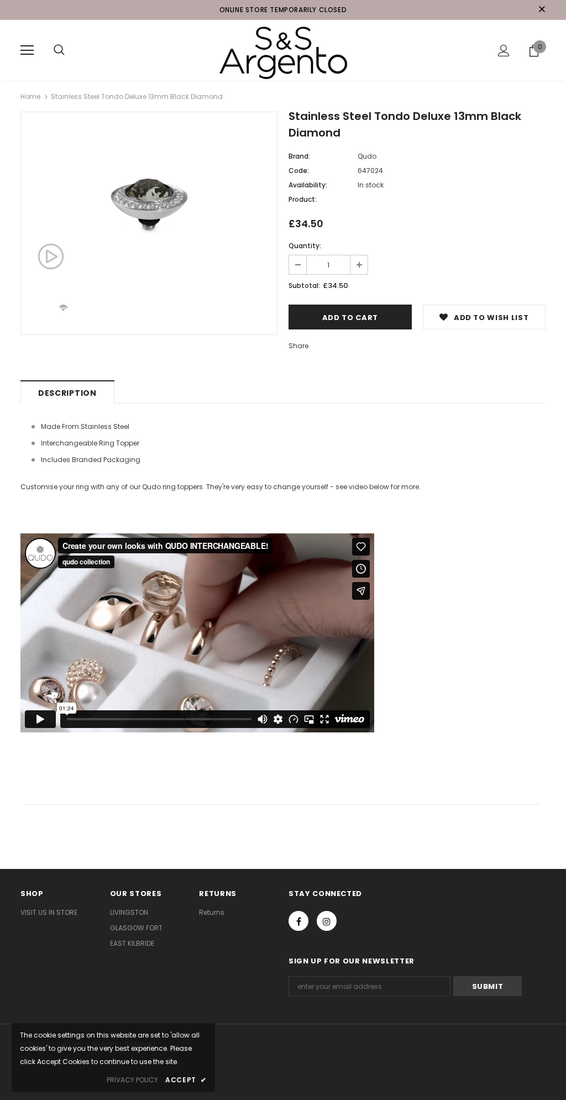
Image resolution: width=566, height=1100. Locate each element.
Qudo (367, 156)
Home (30, 96)
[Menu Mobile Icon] (27, 50)
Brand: (299, 156)
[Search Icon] (59, 50)
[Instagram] (327, 921)
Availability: (308, 185)
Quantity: (305, 245)
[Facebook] (298, 921)
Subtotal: (304, 285)
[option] (149, 199)
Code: (299, 170)
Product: (303, 199)
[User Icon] (504, 50)
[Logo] (283, 49)
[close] (541, 9)
